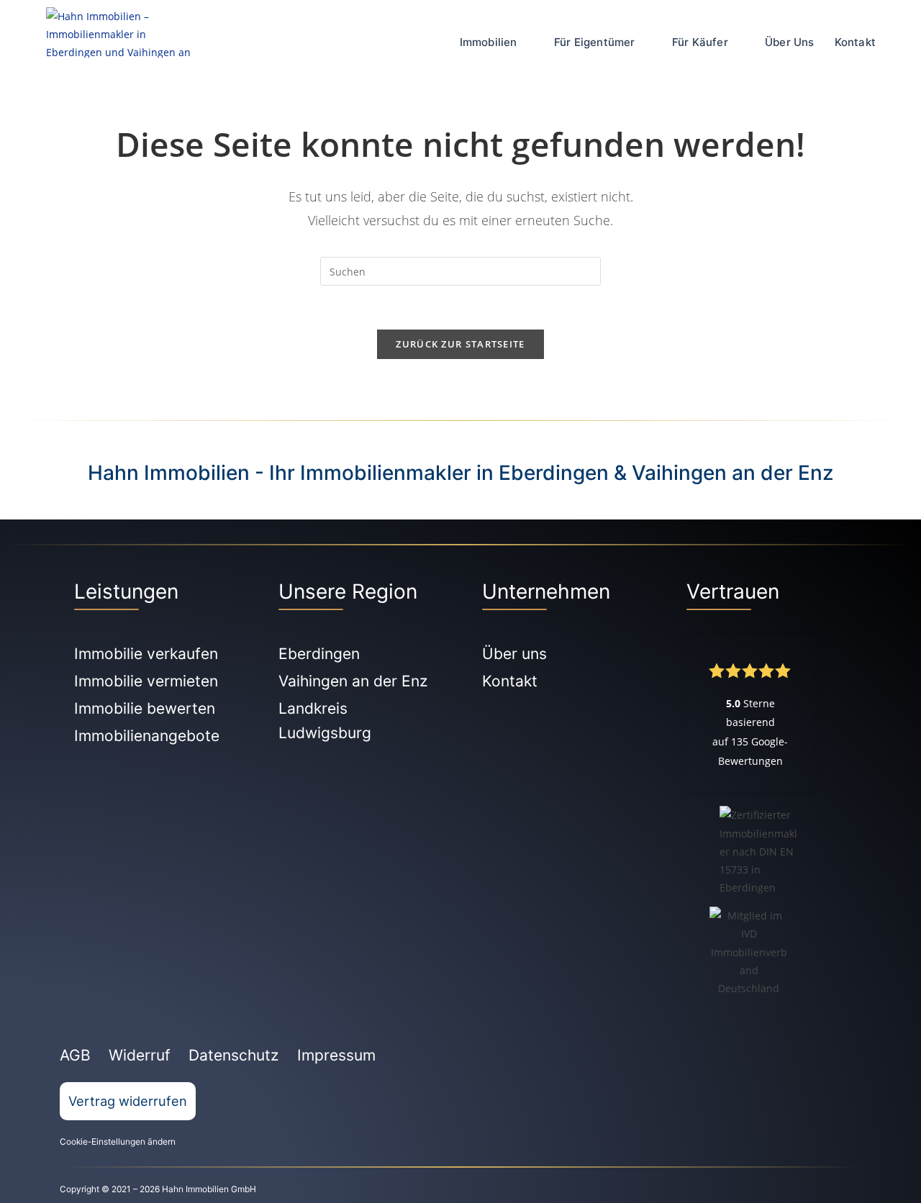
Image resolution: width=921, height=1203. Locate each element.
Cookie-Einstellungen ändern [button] (118, 1141)
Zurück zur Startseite (460, 343)
